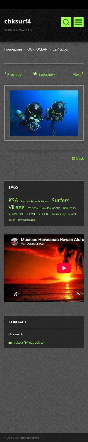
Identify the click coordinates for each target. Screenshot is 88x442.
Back (80, 158)
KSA (13, 200)
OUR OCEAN (37, 49)
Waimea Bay (59, 213)
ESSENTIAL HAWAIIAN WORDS (44, 208)
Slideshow (46, 74)
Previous (14, 74)
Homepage (13, 49)
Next (77, 74)
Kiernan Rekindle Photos (35, 201)
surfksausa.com (26, 219)
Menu (78, 22)
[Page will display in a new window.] (44, 140)
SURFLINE (43, 213)
